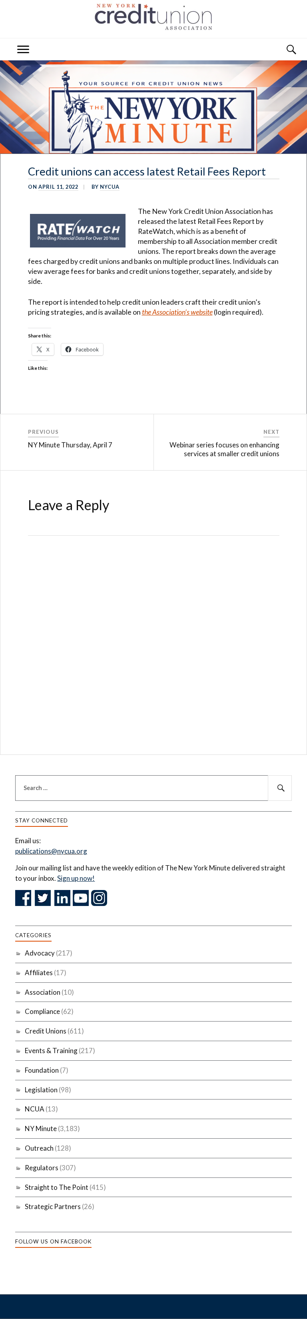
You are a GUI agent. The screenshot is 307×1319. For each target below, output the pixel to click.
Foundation (42, 1070)
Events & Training (51, 1050)
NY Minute (41, 1128)
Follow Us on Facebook (53, 1241)
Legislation (41, 1090)
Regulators (41, 1167)
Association (42, 992)
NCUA (34, 1109)
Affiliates (39, 972)
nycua (110, 187)
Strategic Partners (53, 1206)
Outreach (39, 1148)
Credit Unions (45, 1031)
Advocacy (40, 953)
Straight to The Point (56, 1187)
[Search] (284, 49)
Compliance (42, 1011)
